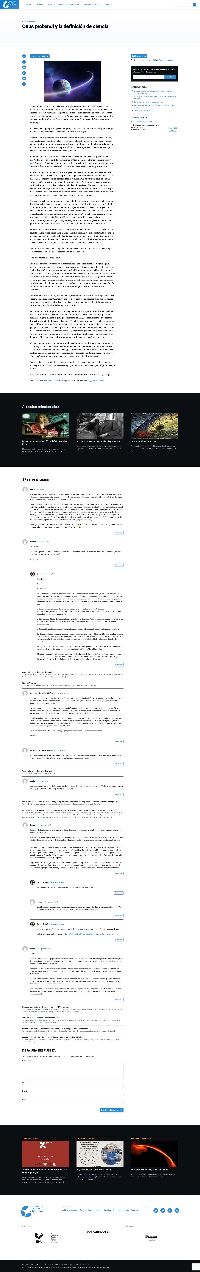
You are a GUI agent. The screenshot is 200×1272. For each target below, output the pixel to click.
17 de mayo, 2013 (42, 781)
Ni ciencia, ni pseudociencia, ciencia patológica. (99, 441)
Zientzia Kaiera (30, 1138)
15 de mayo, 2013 (63, 693)
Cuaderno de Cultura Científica (39, 1267)
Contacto (134, 1210)
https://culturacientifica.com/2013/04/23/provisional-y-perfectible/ (91, 934)
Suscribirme (170, 77)
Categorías (73, 1210)
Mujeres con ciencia (87, 1138)
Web (23, 1099)
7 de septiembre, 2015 (44, 825)
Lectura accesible (39, 56)
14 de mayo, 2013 (42, 489)
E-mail (25, 1091)
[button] (24, 56)
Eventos (83, 1210)
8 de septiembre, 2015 (44, 949)
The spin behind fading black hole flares (149, 1169)
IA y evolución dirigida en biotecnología (95, 1169)
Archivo (65, 1210)
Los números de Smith (142, 111)
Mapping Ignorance (96, 380)
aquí (107, 160)
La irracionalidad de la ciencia (145, 441)
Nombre (25, 1082)
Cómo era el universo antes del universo (148, 102)
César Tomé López (50, 380)
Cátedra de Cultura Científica (99, 1210)
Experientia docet (28, 21)
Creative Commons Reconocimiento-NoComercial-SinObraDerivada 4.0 (86, 1267)
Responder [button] (118, 533)
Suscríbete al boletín (121, 1210)
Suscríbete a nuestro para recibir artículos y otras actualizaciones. (154, 70)
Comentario (27, 1061)
